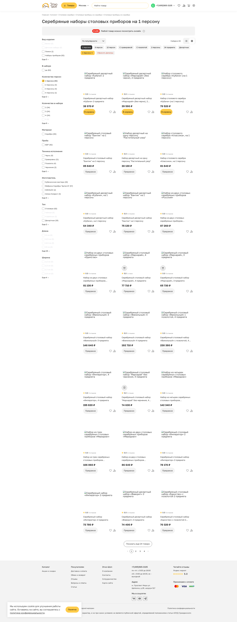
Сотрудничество (109, 579)
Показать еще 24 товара (138, 544)
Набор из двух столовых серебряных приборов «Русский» (172, 220)
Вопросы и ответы (78, 583)
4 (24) (47, 115)
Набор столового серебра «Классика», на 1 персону (173, 159)
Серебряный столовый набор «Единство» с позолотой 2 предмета (174, 518)
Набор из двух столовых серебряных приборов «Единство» (95, 279)
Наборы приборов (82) (54, 55)
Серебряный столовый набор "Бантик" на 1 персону (97, 159)
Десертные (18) (51, 220)
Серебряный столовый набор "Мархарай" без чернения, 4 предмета (136, 399)
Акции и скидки (49, 571)
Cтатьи (74, 587)
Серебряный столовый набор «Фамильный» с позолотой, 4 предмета (174, 339)
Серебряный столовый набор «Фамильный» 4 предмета (136, 339)
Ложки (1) (49, 51)
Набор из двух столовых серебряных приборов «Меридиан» (134, 459)
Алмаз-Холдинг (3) (53, 194)
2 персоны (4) (51, 85)
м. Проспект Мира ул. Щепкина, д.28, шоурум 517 (143, 586)
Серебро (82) (50, 134)
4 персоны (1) (51, 93)
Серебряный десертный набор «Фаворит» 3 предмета (137, 518)
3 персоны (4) (51, 89)
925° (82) (49, 145)
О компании (107, 571)
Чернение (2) (50, 167)
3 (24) (47, 111)
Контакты (106, 575)
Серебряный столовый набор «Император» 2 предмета (174, 458)
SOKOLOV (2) (50, 190)
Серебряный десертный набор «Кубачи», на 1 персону (98, 219)
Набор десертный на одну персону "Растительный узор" (136, 159)
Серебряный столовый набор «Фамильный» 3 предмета (97, 339)
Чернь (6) (49, 155)
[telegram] (145, 598)
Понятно (72, 609)
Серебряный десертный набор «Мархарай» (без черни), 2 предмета (137, 100)
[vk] (134, 598)
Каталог (53, 15)
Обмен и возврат (78, 575)
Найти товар (100, 5)
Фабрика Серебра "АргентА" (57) (59, 186)
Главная (45, 15)
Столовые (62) (51, 208)
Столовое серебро (66, 15)
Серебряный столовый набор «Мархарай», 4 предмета (136, 279)
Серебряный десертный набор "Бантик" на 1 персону (137, 219)
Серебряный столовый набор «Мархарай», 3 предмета (174, 279)
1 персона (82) (51, 81)
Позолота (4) (50, 163)
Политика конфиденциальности (181, 608)
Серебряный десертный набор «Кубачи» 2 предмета (98, 100)
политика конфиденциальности (27, 613)
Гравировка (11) (52, 159)
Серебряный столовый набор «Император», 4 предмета (97, 399)
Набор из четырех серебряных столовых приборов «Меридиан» (175, 399)
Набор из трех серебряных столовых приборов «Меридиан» (96, 459)
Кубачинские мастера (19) (56, 182)
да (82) (48, 70)
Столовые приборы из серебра (89, 15)
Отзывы (74, 579)
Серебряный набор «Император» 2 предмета (95, 518)
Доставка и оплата (79, 571)
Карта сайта (107, 583)
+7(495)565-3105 (140, 567)
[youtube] (139, 598)
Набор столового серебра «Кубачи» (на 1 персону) (173, 100)
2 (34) (47, 107)
